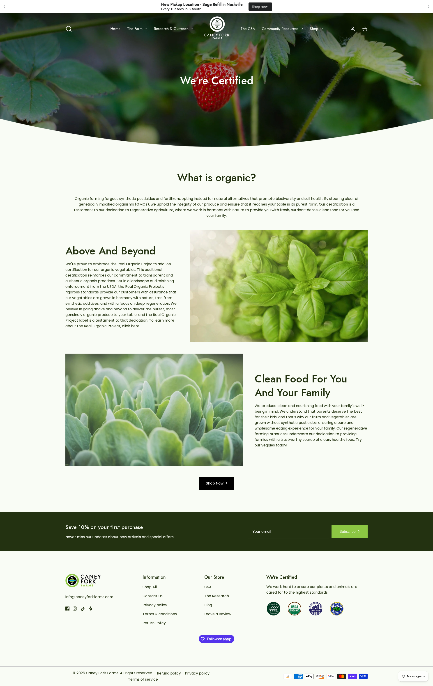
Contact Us (153, 596)
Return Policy (154, 623)
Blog (208, 605)
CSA (208, 587)
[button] (68, 29)
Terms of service (143, 679)
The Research (216, 596)
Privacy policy (155, 605)
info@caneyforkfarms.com (89, 596)
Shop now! (260, 6)
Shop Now (214, 483)
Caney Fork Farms (102, 673)
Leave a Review (217, 614)
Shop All (150, 587)
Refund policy (169, 673)
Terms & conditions (160, 614)
